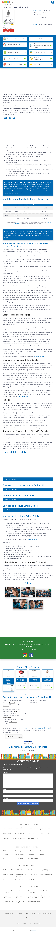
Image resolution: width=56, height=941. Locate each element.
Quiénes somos (9, 913)
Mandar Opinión (28, 741)
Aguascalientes (19, 854)
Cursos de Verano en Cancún (8, 902)
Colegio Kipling (19, 828)
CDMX (4, 851)
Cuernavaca (31, 854)
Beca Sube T (31, 869)
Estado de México (20, 858)
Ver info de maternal (28, 479)
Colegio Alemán (44, 833)
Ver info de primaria (28, 500)
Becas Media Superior (46, 874)
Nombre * (5, 789)
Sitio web (5, 798)
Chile (30, 923)
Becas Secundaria (8, 880)
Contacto (19, 913)
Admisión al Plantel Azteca (45, 896)
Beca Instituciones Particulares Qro (45, 870)
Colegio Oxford (32, 833)
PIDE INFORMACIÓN (8, 30)
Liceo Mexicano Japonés (7, 834)
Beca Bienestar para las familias (20, 875)
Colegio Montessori (33, 828)
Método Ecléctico (45, 890)
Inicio (4, 4)
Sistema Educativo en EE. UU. (21, 902)
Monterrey (18, 851)
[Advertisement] (27, 20)
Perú (18, 923)
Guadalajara (43, 851)
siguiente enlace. (38, 356)
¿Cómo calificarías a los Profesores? (14, 705)
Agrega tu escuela (30, 913)
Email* (9, 724)
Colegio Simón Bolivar (8, 838)
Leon (4, 858)
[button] (33, 2)
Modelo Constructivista (7, 896)
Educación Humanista (21, 890)
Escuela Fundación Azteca (20, 839)
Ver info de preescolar (28, 489)
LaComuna (33, 930)
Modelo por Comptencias (31, 891)
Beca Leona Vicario (8, 874)
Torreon (42, 854)
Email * (4, 794)
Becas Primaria (19, 880)
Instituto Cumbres (7, 828)
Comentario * (6, 772)
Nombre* (32, 724)
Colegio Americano (20, 833)
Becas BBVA (18, 869)
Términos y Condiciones (41, 728)
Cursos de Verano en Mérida (21, 896)
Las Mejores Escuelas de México (11, 4)
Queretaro (6, 854)
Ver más (28, 695)
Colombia (37, 923)
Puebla (29, 851)
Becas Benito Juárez (8, 869)
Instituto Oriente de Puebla (45, 828)
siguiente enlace (23, 396)
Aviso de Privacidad (24, 728)
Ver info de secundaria (28, 510)
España (24, 923)
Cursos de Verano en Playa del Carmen (33, 896)
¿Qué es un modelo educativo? (8, 891)
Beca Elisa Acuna (32, 874)
